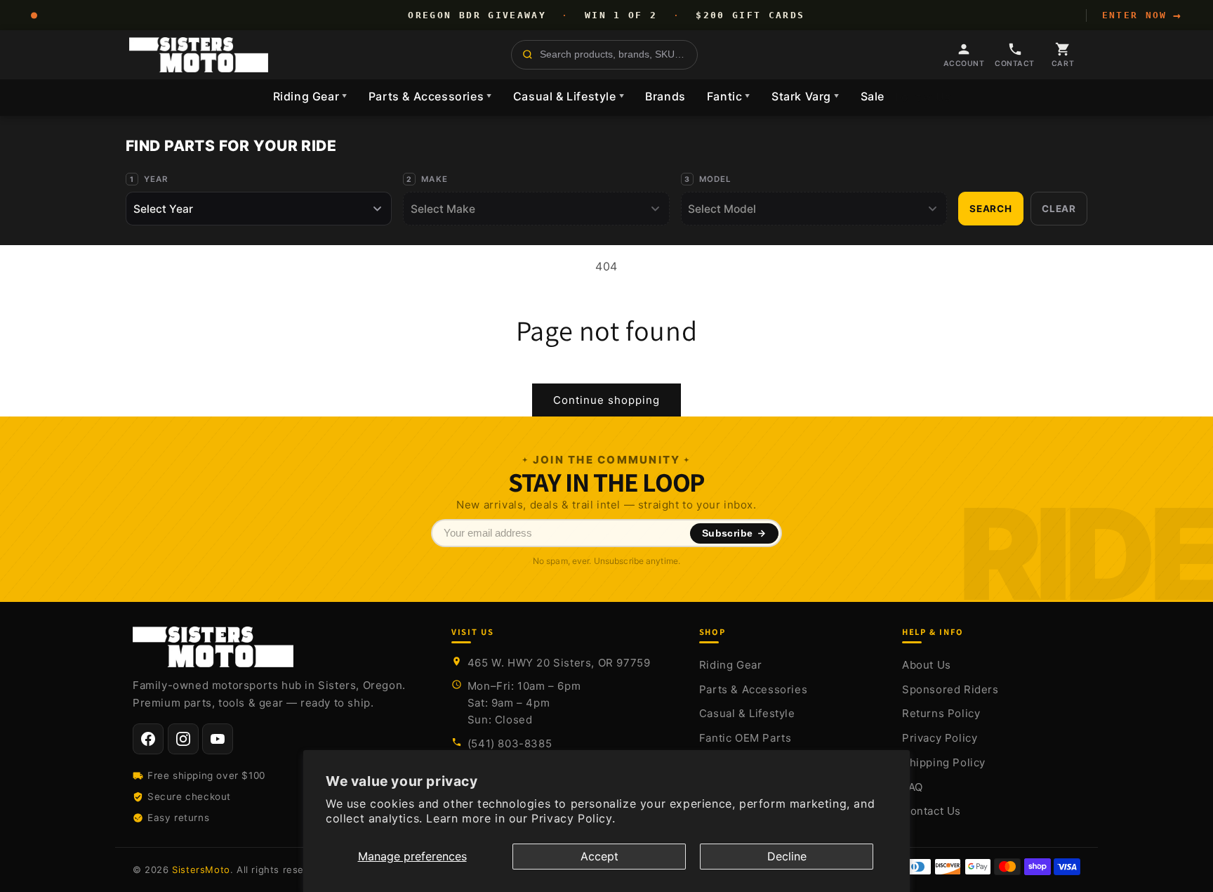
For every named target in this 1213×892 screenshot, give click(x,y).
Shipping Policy (944, 762)
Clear (1059, 208)
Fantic (728, 96)
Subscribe (727, 533)
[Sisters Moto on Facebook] (148, 738)
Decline (787, 856)
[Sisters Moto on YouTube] (217, 738)
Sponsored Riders (950, 689)
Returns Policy (941, 713)
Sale (872, 96)
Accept (599, 856)
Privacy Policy (939, 738)
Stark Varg (805, 96)
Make (434, 179)
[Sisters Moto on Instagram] (183, 738)
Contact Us (931, 811)
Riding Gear (310, 96)
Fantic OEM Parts (745, 738)
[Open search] (604, 55)
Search (990, 208)
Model (715, 179)
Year (156, 179)
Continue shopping (606, 400)
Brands (665, 96)
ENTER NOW (1142, 15)
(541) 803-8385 (510, 743)
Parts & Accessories (430, 96)
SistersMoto (201, 869)
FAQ (912, 787)
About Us (926, 664)
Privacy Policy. (573, 818)
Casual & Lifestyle (568, 96)
